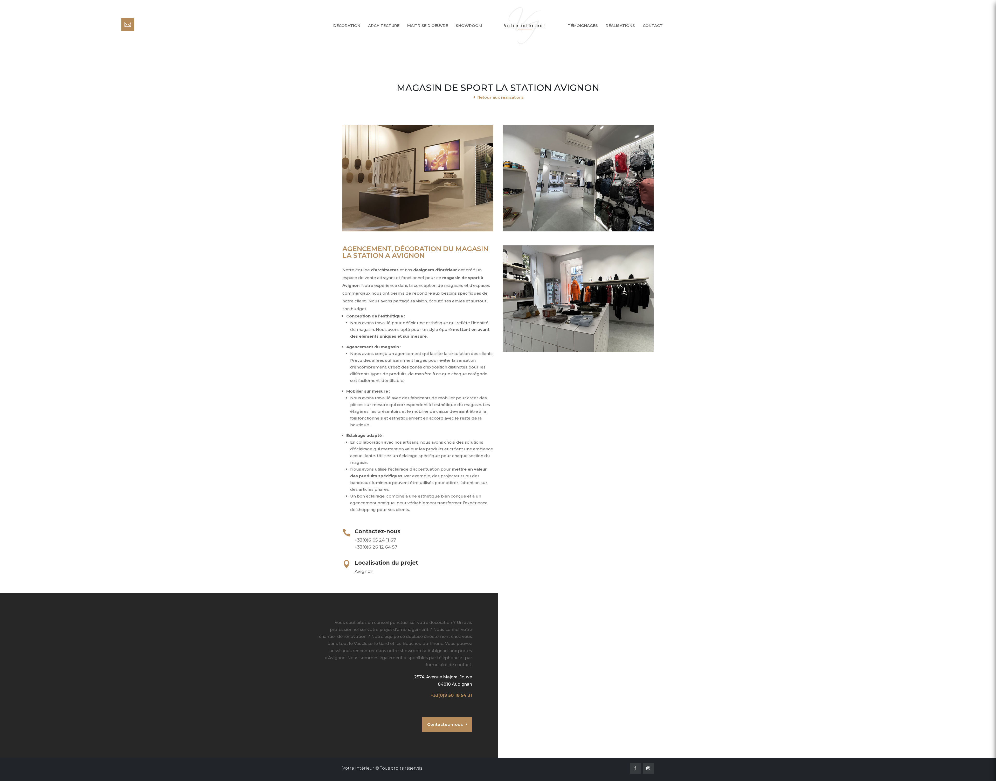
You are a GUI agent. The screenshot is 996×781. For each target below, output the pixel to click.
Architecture (383, 25)
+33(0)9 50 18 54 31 (451, 695)
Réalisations (620, 25)
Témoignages (583, 25)
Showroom (469, 25)
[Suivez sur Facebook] (635, 768)
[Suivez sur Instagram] (648, 768)
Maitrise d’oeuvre (427, 25)
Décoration (346, 25)
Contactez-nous (445, 724)
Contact (653, 25)
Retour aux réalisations (500, 97)
